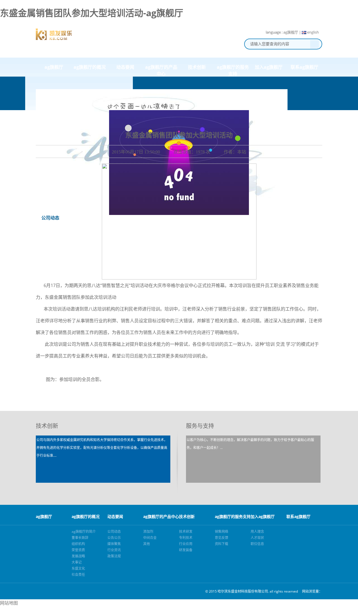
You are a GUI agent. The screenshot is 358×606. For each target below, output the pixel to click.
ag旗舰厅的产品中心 (161, 70)
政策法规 (114, 556)
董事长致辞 (80, 537)
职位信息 (257, 543)
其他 (146, 543)
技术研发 (185, 531)
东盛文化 (78, 568)
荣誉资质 (78, 550)
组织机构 (78, 543)
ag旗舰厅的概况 (90, 67)
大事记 (77, 562)
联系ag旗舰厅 (304, 67)
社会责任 (78, 574)
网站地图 (9, 603)
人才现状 (257, 537)
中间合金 (150, 537)
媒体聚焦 (114, 543)
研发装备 (185, 550)
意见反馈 (221, 537)
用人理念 (257, 531)
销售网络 (221, 531)
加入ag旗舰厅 (268, 67)
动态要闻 (125, 67)
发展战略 (78, 556)
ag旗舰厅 (290, 32)
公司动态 (114, 531)
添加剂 (148, 531)
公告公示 (114, 537)
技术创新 (197, 67)
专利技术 (185, 537)
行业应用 (185, 543)
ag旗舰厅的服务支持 (233, 70)
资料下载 (221, 543)
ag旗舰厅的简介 (84, 531)
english (312, 32)
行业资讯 (114, 550)
